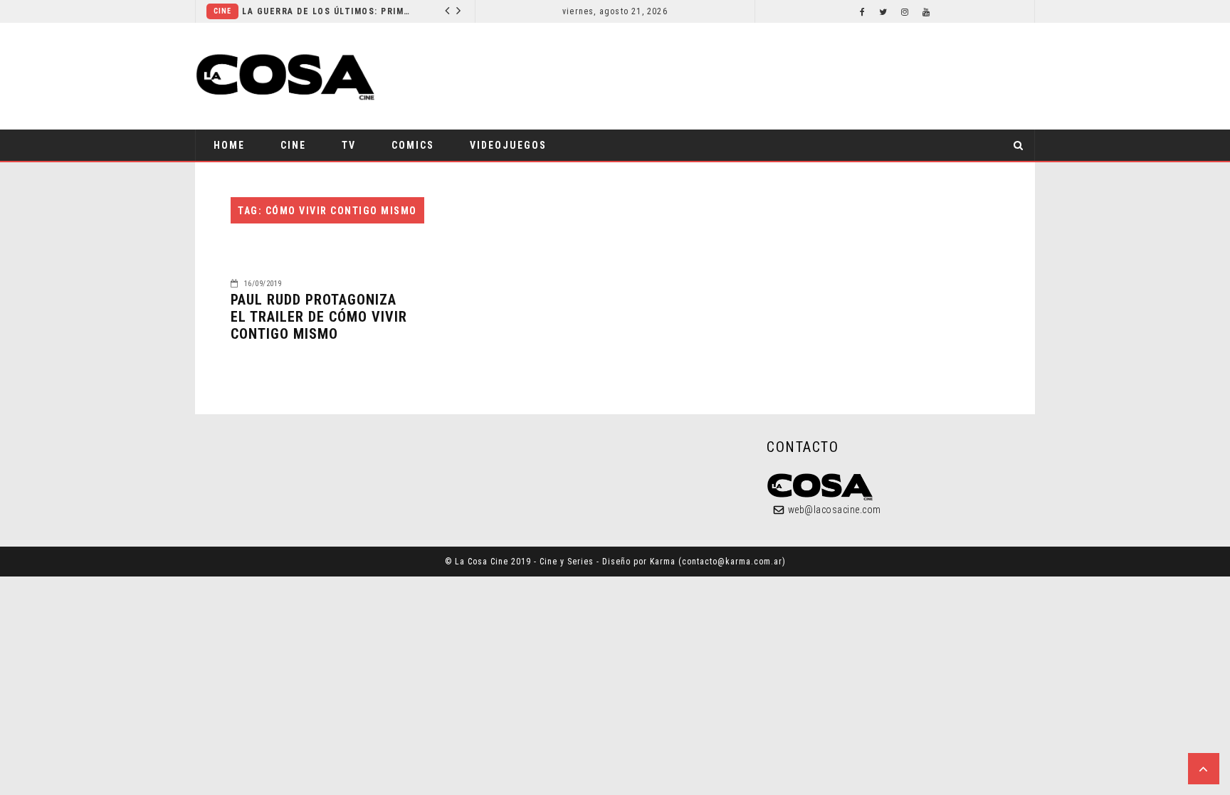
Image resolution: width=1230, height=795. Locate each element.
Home (229, 145)
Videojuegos (508, 145)
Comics (412, 145)
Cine (222, 11)
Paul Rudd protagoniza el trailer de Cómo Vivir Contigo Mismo (319, 316)
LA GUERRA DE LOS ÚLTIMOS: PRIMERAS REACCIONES (328, 11)
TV (349, 145)
